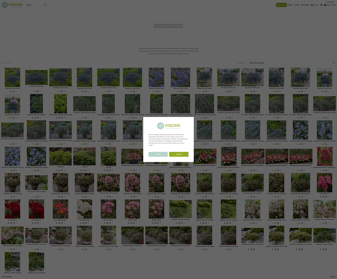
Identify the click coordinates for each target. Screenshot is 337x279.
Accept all (179, 154)
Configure (158, 154)
